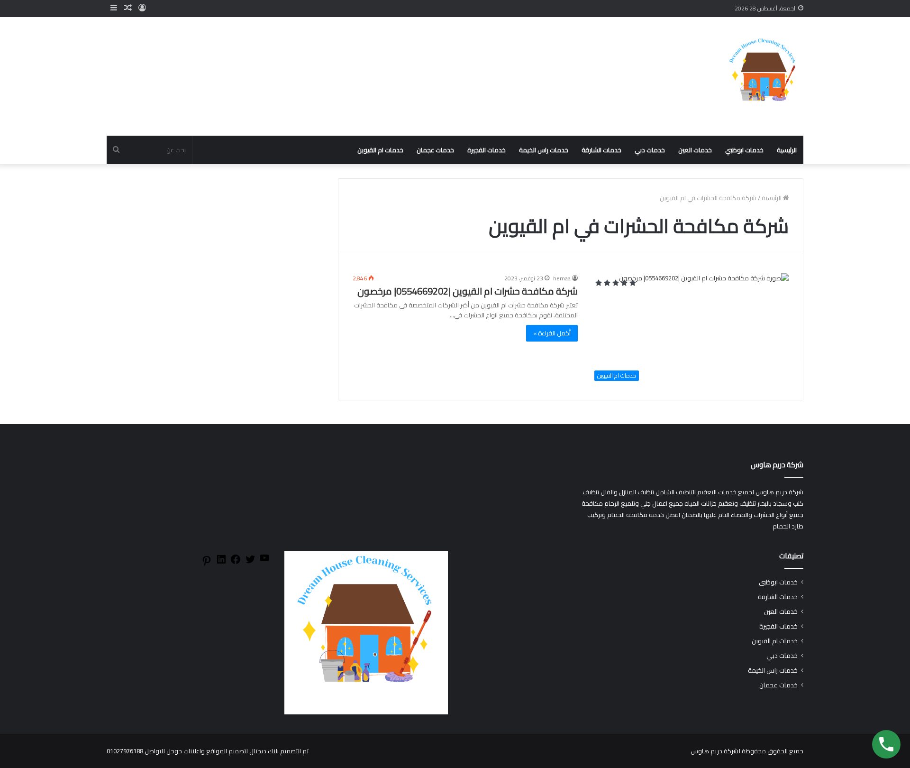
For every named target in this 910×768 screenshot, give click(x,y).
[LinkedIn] (221, 562)
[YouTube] (264, 561)
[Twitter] (250, 562)
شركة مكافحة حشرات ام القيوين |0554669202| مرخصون (467, 291)
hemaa (562, 278)
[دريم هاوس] (763, 76)
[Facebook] (235, 562)
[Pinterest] (206, 564)
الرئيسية (787, 150)
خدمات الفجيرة (486, 150)
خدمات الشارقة (601, 150)
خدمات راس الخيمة (543, 150)
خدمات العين (695, 150)
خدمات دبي (650, 150)
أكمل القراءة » (552, 333)
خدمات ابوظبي (744, 150)
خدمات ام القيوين (380, 150)
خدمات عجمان (435, 150)
